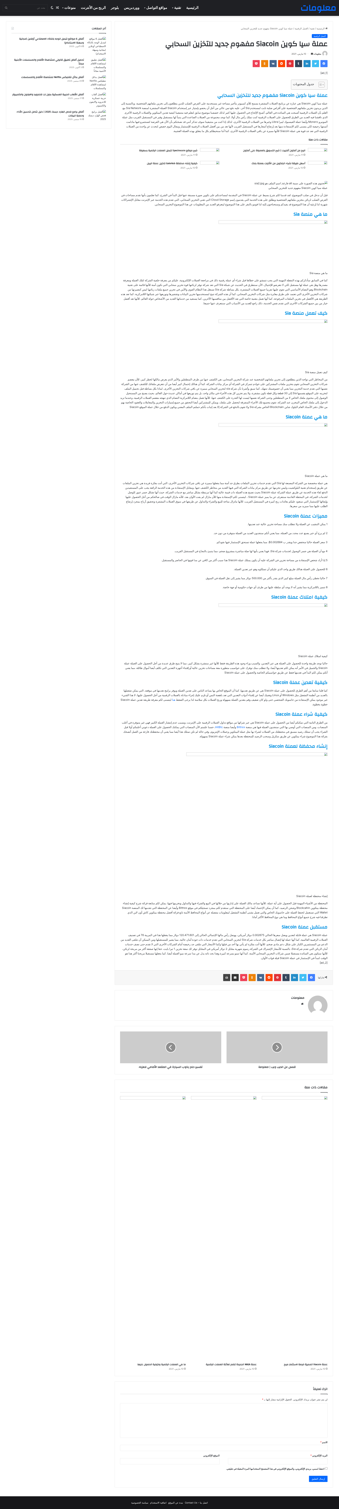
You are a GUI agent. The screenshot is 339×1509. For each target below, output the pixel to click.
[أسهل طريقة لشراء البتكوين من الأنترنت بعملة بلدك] (317, 167)
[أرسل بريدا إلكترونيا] (312, 53)
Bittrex (240, 727)
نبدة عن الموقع (175, 1502)
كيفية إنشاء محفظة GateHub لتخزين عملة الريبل (172, 163)
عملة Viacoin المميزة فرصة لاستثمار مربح (306, 1364)
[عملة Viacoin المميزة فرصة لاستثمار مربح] (294, 1228)
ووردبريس (131, 8)
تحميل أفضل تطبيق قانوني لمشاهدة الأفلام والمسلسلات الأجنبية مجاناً (49, 62)
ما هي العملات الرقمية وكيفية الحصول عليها (161, 1364)
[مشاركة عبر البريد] (235, 977)
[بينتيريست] (290, 63)
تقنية (177, 8)
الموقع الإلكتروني (211, 1455)
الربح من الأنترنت (93, 8)
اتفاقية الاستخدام (158, 1502)
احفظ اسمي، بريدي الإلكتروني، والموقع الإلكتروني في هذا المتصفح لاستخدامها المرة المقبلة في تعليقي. (275, 1468)
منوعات (70, 8)
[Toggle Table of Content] (320, 85)
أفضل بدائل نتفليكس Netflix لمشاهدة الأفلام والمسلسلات (52, 77)
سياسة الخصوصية (139, 1502)
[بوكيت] (256, 63)
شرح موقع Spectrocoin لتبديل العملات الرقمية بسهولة (168, 150)
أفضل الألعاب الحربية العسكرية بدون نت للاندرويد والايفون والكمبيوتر (48, 94)
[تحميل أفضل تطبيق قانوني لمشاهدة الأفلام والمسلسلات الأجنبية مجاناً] (96, 65)
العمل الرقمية (301, 28)
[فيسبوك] (324, 63)
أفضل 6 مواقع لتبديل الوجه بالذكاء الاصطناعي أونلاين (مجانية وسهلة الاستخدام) (51, 41)
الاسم (324, 1442)
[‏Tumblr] (298, 63)
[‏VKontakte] (273, 63)
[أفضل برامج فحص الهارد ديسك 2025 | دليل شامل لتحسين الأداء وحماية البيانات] (96, 116)
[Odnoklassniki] (264, 63)
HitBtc (219, 727)
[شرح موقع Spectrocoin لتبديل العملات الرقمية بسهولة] (209, 153)
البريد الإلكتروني (319, 1455)
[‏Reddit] (281, 63)
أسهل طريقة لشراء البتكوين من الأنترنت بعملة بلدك (278, 163)
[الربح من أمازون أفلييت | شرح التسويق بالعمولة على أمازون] (317, 152)
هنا (173, 699)
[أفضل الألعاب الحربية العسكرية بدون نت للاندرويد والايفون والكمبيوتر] (96, 100)
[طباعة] (226, 977)
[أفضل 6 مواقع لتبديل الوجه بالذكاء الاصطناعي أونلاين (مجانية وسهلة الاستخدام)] (96, 46)
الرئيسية (192, 8)
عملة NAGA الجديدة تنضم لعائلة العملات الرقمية (231, 1364)
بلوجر (115, 8)
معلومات (317, 53)
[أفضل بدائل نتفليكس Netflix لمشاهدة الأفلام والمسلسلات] (96, 82)
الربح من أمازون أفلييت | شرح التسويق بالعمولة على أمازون (274, 150)
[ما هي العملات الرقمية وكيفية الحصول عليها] (153, 1228)
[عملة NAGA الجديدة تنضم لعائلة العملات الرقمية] (224, 1228)
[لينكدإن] (307, 63)
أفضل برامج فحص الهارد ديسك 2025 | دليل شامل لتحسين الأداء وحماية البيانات (50, 114)
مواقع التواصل (156, 8)
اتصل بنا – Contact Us (196, 1502)
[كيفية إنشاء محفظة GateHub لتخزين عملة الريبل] (209, 165)
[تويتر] (315, 63)
